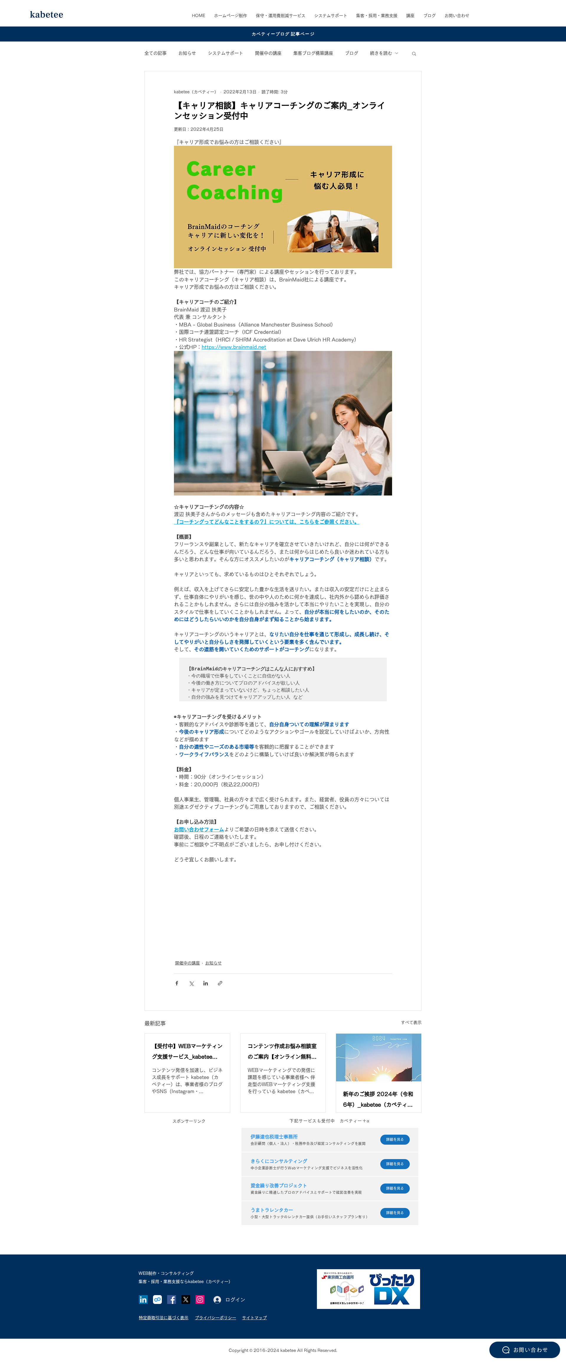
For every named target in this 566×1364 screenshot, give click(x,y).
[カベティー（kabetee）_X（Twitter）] (185, 1299)
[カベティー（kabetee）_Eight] (157, 1299)
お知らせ (187, 53)
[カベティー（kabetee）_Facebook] (171, 1299)
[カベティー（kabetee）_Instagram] (199, 1299)
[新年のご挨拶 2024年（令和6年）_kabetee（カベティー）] (378, 1057)
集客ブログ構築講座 (313, 53)
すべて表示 (411, 1022)
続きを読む (381, 53)
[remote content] (283, 908)
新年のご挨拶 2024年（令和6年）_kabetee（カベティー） (378, 1100)
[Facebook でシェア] (177, 983)
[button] (377, 15)
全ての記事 (155, 53)
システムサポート (225, 53)
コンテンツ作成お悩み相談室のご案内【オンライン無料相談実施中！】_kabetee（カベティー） (282, 1052)
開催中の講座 (268, 53)
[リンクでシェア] (220, 983)
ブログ (351, 53)
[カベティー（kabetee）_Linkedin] (143, 1299)
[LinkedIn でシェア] (205, 983)
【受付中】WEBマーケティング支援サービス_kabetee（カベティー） (187, 1052)
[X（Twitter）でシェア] (191, 983)
